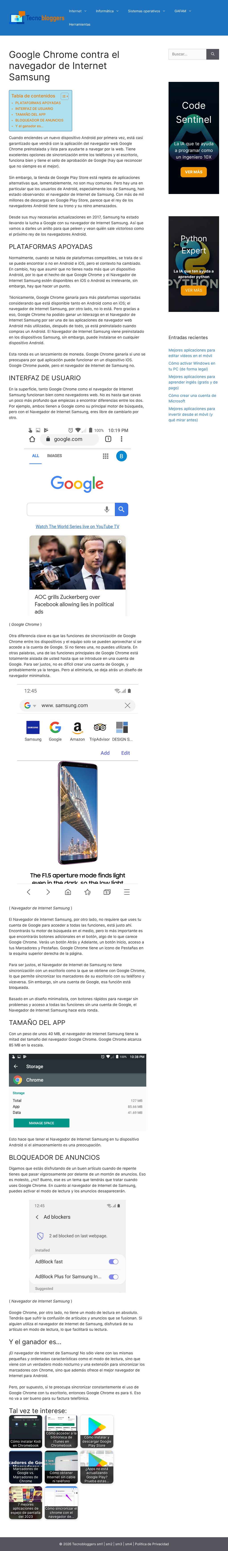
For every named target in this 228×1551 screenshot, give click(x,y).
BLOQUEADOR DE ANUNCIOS (39, 120)
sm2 (109, 1544)
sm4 (129, 1544)
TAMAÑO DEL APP (30, 114)
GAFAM (180, 11)
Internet (75, 11)
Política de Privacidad (152, 1544)
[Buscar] (212, 54)
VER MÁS (193, 290)
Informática (105, 11)
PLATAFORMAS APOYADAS (38, 103)
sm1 (100, 1544)
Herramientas (79, 24)
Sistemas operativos (144, 11)
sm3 (118, 1544)
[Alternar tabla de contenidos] (62, 96)
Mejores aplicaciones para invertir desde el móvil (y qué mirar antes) (192, 414)
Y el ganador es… (29, 126)
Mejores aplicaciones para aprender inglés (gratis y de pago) (193, 382)
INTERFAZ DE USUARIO (34, 109)
